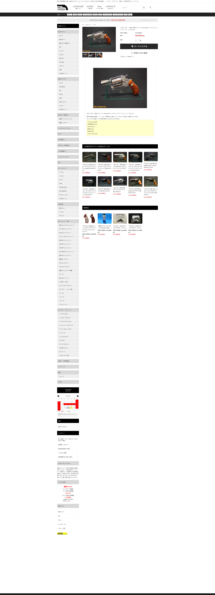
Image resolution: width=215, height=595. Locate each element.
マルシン (61, 51)
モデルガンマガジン (64, 267)
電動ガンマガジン (64, 259)
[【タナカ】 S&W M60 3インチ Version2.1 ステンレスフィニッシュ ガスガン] (120, 157)
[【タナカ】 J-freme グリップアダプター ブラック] (120, 218)
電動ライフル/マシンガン (66, 119)
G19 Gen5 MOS (87, 14)
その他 (60, 382)
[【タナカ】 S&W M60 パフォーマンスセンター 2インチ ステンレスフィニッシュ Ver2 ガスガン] (89, 181)
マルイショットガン (63, 157)
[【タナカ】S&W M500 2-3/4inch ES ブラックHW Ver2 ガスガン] (135, 181)
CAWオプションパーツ (65, 244)
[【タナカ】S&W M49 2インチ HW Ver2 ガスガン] (105, 181)
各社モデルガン (62, 79)
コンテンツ (61, 433)
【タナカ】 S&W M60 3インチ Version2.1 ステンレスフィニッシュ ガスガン (120, 166)
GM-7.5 (69, 14)
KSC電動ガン (61, 139)
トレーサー (62, 300)
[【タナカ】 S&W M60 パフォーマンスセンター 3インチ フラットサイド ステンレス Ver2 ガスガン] (135, 157)
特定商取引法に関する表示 (65, 457)
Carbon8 (61, 62)
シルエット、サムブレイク (66, 325)
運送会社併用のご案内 (64, 449)
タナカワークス (62, 524)
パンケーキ (62, 333)
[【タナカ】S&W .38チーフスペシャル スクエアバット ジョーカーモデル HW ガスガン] (151, 181)
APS (59, 162)
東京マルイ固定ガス (64, 43)
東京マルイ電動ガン (63, 115)
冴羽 (75, 14)
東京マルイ (62, 39)
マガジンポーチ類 (64, 355)
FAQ (99, 7)
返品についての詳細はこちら (128, 56)
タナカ (94, 24)
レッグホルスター (64, 336)
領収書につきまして (63, 444)
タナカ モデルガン (117, 14)
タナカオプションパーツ (65, 229)
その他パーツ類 (63, 282)
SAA (100, 14)
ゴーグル (61, 293)
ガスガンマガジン (64, 263)
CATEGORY (78, 7)
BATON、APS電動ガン (64, 145)
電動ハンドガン (63, 122)
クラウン (61, 66)
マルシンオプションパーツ (66, 236)
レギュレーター (63, 304)
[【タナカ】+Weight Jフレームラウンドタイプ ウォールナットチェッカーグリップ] (89, 218)
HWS (130, 14)
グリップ (61, 274)
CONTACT (110, 7)
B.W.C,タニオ (62, 102)
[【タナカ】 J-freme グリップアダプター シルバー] (135, 218)
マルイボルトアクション (64, 128)
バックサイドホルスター (65, 321)
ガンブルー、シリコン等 (65, 289)
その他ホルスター (64, 348)
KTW (125, 14)
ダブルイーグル (63, 195)
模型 (59, 372)
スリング (61, 297)
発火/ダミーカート (64, 278)
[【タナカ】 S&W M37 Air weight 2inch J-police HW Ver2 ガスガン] (151, 156)
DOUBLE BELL (63, 187)
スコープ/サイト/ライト (65, 285)
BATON (95, 14)
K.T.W (59, 520)
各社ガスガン (88, 24)
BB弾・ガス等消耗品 (63, 361)
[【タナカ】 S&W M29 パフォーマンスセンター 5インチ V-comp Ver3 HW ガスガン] (89, 157)
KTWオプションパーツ (65, 248)
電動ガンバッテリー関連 (65, 270)
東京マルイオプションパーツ (66, 225)
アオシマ (61, 216)
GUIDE (90, 7)
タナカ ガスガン (107, 14)
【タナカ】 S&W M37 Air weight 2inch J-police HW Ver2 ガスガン (150, 165)
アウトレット (61, 367)
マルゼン (61, 54)
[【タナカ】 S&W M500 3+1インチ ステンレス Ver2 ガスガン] (120, 181)
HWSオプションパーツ (65, 240)
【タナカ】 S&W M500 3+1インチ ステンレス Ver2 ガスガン (119, 189)
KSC (60, 47)
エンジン (61, 376)
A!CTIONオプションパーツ (66, 251)
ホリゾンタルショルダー (65, 329)
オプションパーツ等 (63, 221)
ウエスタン (62, 340)
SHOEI (61, 94)
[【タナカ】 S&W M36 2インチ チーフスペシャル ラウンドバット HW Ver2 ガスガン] (105, 157)
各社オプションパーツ (65, 255)
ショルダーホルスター (65, 318)
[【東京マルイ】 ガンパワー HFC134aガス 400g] (105, 218)
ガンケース (62, 351)
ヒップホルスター (64, 314)
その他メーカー (63, 73)
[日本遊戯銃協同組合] (62, 534)
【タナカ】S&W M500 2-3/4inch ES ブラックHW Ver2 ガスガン (135, 191)
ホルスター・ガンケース (64, 310)
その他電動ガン (62, 151)
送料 (59, 421)
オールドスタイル (64, 344)
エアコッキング (62, 168)
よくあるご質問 (62, 453)
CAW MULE (62, 87)
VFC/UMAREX (63, 191)
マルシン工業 (61, 528)
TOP (83, 24)
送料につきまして (63, 427)
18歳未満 (60, 204)
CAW (60, 183)
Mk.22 (79, 14)
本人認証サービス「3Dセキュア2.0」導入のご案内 (67, 439)
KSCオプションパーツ (65, 233)
